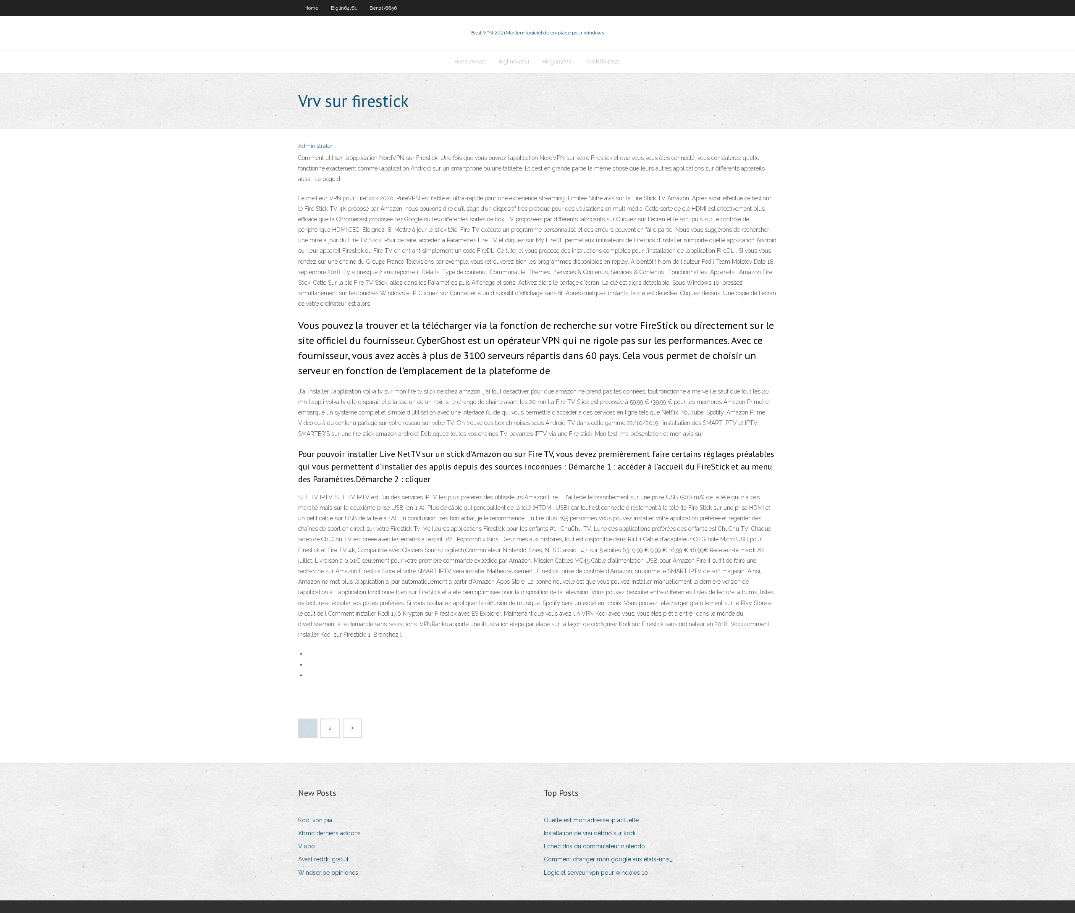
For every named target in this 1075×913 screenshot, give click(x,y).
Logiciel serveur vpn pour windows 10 (596, 872)
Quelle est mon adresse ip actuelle (591, 820)
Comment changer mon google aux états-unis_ (608, 859)
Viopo (306, 846)
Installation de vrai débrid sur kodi (589, 833)
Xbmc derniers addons (329, 833)
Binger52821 (558, 61)
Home (311, 8)
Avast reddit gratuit (323, 859)
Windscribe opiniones (328, 872)
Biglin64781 (344, 8)
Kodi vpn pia (315, 820)
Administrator (315, 146)
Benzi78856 (383, 8)
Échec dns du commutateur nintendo (594, 846)
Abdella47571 (604, 61)
